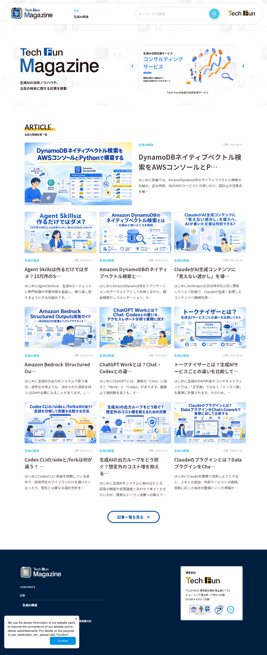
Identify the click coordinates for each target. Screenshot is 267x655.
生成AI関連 (81, 16)
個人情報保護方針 (82, 621)
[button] (132, 66)
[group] (187, 66)
